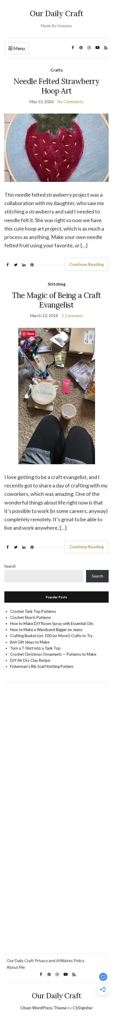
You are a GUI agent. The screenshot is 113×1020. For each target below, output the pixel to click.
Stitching (56, 283)
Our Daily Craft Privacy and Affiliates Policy (45, 960)
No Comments (70, 101)
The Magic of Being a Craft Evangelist (56, 300)
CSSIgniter (83, 1007)
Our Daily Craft (56, 13)
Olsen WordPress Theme (43, 1007)
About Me (16, 967)
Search (10, 566)
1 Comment (72, 315)
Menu (18, 48)
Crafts (56, 69)
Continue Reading (86, 264)
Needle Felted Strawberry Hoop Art (56, 86)
